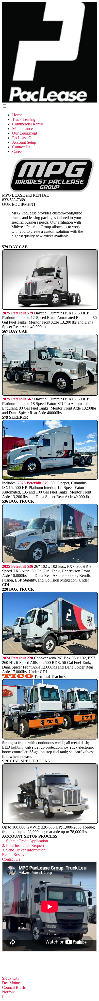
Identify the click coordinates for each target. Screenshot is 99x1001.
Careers (18, 151)
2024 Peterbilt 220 (17, 658)
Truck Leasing (23, 119)
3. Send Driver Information (23, 850)
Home (17, 115)
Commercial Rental (27, 124)
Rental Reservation (17, 854)
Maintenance (22, 128)
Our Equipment (24, 133)
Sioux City (10, 978)
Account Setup (24, 142)
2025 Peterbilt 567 (17, 399)
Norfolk (8, 992)
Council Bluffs (14, 987)
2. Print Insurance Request (23, 845)
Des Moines (11, 983)
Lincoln (8, 996)
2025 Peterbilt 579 (17, 313)
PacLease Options (26, 138)
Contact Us (21, 147)
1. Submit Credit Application (25, 841)
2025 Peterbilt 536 (17, 566)
